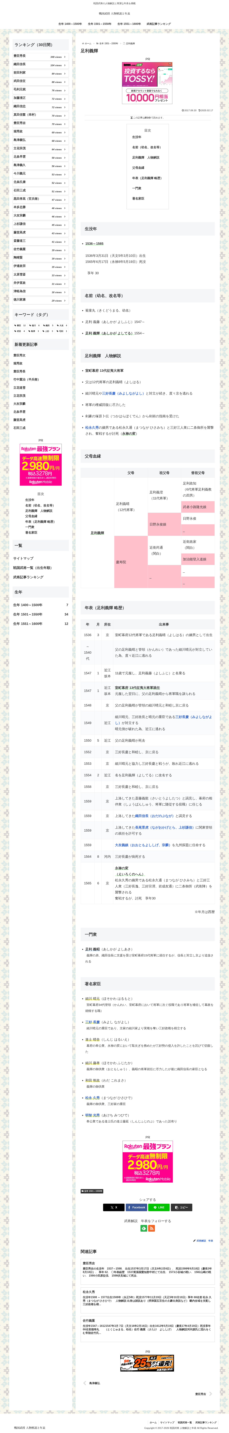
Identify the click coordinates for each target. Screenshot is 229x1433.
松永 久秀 (92, 1098)
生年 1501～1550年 (93, 1191)
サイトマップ (23, 558)
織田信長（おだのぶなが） (155, 816)
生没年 (136, 137)
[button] (181, 1207)
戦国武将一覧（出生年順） (36, 568)
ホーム (153, 1422)
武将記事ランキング (28, 577)
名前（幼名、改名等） (147, 147)
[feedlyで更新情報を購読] (143, 1228)
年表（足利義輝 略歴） (147, 178)
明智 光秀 (92, 1115)
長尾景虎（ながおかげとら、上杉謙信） (165, 827)
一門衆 (136, 188)
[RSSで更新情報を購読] (151, 1228)
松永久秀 (92, 427)
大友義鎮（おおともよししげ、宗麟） (143, 845)
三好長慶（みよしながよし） (124, 393)
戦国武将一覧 (185, 1422)
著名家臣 (138, 198)
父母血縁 (138, 167)
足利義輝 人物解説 (145, 157)
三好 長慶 (92, 1022)
